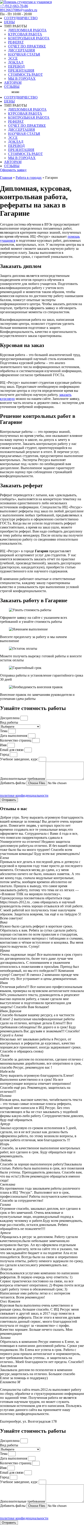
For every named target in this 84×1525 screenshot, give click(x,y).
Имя (3, 745)
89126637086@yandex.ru (18, 10)
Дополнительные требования (23, 779)
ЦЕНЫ (9, 22)
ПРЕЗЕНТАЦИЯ (21, 70)
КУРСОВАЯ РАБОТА (25, 34)
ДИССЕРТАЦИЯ (21, 50)
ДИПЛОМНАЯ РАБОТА (27, 30)
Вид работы (9, 722)
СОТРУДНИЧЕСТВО (21, 18)
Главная (6, 177)
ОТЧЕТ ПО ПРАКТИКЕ (27, 46)
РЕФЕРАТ (16, 42)
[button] (12, 92)
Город (5, 754)
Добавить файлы (13, 783)
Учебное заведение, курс (19, 759)
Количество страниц (16, 740)
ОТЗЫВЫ (11, 86)
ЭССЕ (13, 58)
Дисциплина (10, 718)
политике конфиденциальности (24, 795)
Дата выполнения (14, 736)
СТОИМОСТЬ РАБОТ (25, 74)
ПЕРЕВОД (16, 66)
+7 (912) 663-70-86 (14, 6)
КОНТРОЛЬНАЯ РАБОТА (29, 38)
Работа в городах (29, 177)
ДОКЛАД (15, 62)
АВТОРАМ (13, 82)
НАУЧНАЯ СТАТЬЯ (24, 54)
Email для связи (12, 750)
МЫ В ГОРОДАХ (22, 78)
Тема (4, 731)
